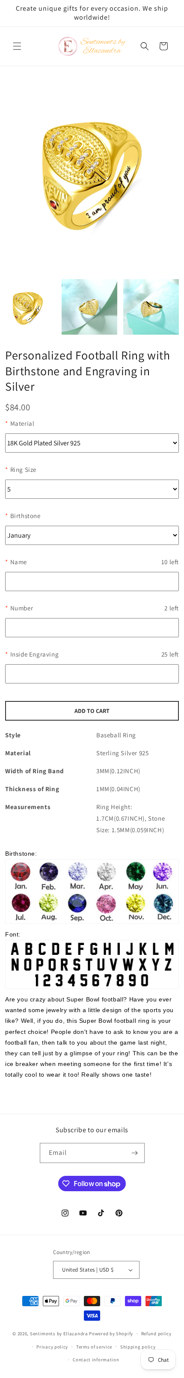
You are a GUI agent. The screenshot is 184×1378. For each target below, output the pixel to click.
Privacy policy (52, 1347)
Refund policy (156, 1334)
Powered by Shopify (111, 1334)
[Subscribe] (134, 1153)
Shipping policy (138, 1347)
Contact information (96, 1360)
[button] (17, 46)
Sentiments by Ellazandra (59, 1334)
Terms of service (94, 1347)
